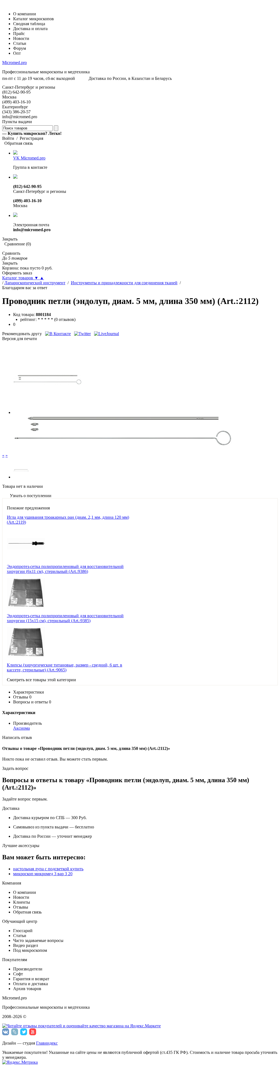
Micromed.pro (14, 62)
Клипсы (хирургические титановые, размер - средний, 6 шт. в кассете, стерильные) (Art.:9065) (64, 667)
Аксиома (21, 728)
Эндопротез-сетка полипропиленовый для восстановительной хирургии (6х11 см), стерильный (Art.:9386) (65, 569)
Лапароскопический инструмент (34, 282)
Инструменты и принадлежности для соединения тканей (124, 282)
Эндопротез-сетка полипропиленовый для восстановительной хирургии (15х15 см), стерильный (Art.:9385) (65, 618)
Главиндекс (47, 1043)
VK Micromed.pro (29, 158)
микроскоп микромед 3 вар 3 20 (42, 873)
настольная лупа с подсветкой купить (48, 868)
